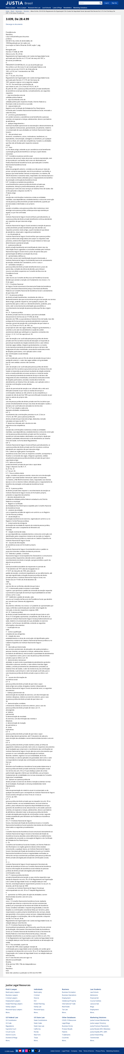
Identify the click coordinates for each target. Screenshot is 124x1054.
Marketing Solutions (80, 8)
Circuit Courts (10, 1032)
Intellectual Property (69, 1001)
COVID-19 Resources (69, 1020)
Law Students (95, 989)
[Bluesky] (32, 1050)
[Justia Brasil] (14, 3)
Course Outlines (95, 1001)
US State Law (39, 1017)
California (37, 1029)
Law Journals (94, 1004)
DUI (35, 1001)
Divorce (36, 998)
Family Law (37, 1007)
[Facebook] (23, 1050)
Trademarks (66, 1035)
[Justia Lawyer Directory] (39, 1050)
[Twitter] (36, 1050)
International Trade (68, 1004)
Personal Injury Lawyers (14, 1010)
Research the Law (34, 8)
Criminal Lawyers (11, 998)
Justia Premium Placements (99, 1026)
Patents (64, 1032)
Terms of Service (88, 1051)
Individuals (38, 989)
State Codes (38, 1023)
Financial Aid (94, 998)
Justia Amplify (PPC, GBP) (98, 1032)
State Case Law (39, 1026)
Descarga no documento (14, 24)
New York (37, 1035)
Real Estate (66, 1007)
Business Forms (67, 1026)
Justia (7, 11)
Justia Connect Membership (99, 1020)
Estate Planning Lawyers (14, 1004)
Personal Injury (39, 1010)
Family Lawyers (11, 1007)
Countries (65, 1038)
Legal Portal (65, 1051)
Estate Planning (39, 1004)
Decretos (26, 11)
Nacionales (19, 11)
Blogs (92, 1007)
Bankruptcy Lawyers (13, 992)
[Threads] (29, 1050)
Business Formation (69, 992)
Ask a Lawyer (22, 8)
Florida (36, 1032)
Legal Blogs (66, 1023)
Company (74, 1051)
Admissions (94, 995)
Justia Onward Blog (96, 1035)
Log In (107, 3)
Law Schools (46, 8)
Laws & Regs (57, 8)
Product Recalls (67, 1029)
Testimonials (94, 1038)
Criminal (36, 995)
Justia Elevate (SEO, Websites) (100, 1029)
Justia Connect (55, 1051)
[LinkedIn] (17, 1050)
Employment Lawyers (13, 1001)
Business (65, 989)
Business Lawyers (12, 995)
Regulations (10, 1026)
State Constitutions (40, 1020)
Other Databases (69, 1017)
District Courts (11, 1035)
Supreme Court (11, 1029)
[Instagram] (26, 1050)
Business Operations (69, 995)
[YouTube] (20, 1050)
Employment (66, 998)
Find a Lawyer (10, 8)
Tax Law (65, 1010)
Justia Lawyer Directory (98, 1023)
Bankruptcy (38, 992)
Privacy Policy (100, 1051)
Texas (36, 1038)
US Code (8, 1023)
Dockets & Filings (11, 1038)
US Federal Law (12, 1017)
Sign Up (114, 3)
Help (80, 1051)
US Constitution (11, 1020)
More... (8, 1012)
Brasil (12, 11)
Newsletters (68, 8)
